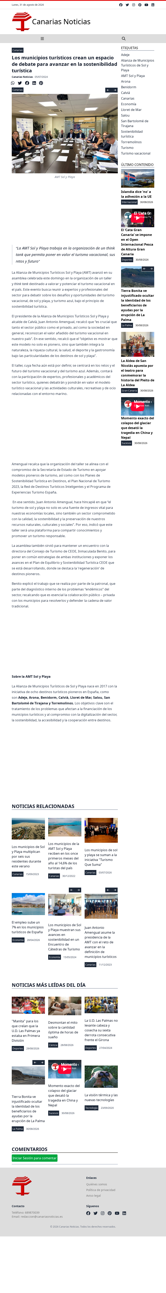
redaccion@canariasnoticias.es (42, 1216)
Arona (125, 81)
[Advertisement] (65, 211)
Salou (125, 115)
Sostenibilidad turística (132, 134)
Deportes (18, 1048)
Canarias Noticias (22, 77)
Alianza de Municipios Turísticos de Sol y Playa (137, 65)
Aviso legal (93, 1195)
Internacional (129, 202)
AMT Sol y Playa (133, 76)
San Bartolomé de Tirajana (134, 123)
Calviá (125, 92)
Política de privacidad (100, 1190)
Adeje (125, 55)
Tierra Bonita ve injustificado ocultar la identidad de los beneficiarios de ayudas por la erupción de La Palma (137, 305)
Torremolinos (131, 142)
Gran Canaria (129, 390)
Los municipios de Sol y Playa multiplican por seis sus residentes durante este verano (28, 856)
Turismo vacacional (135, 153)
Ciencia (53, 1045)
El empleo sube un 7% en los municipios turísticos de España (28, 927)
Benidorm (128, 87)
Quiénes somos (96, 1184)
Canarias (18, 50)
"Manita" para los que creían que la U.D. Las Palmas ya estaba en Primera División (26, 1031)
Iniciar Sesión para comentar (35, 1158)
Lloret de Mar (131, 109)
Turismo (127, 147)
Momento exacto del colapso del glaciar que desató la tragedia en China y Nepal (64, 1095)
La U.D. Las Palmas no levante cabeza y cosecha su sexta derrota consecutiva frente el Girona (101, 1030)
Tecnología (91, 1108)
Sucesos (53, 1113)
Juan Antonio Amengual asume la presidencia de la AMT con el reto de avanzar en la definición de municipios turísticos (101, 942)
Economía (18, 940)
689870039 (32, 1212)
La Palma (18, 1129)
